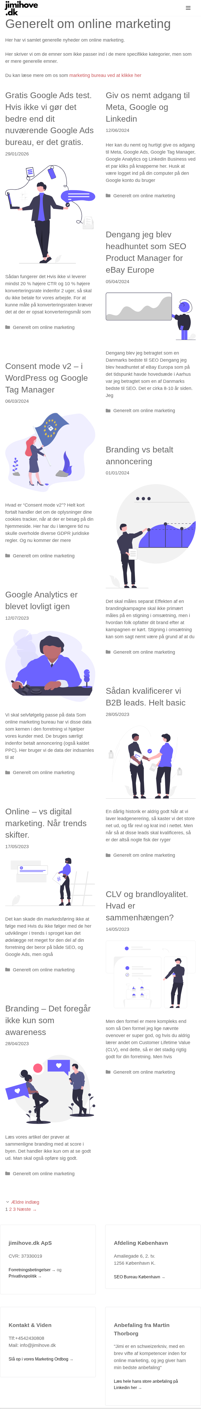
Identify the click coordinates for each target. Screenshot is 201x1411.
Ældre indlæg (25, 1202)
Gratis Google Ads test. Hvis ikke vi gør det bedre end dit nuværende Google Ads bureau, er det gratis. (49, 119)
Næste (27, 1209)
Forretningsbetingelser (30, 1270)
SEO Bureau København (137, 1277)
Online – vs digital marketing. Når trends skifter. (46, 823)
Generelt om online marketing (44, 327)
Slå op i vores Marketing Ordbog (38, 1359)
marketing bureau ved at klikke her (105, 75)
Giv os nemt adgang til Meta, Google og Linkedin (148, 107)
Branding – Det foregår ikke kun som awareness (48, 1020)
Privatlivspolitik (23, 1276)
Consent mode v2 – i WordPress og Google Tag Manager (46, 377)
